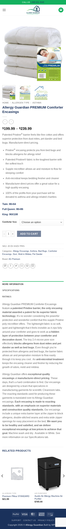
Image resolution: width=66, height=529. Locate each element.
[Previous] (7, 52)
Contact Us (29, 520)
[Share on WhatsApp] (5, 265)
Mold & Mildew (24, 254)
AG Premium (14, 259)
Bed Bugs (42, 251)
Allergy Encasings (21, 251)
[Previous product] (11, 121)
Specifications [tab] (11, 290)
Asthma (36, 103)
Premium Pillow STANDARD (15, 496)
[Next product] (5, 121)
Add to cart (29, 234)
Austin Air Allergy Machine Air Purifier (49, 497)
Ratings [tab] (6, 297)
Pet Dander (37, 254)
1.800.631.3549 (37, 2)
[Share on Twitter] (16, 265)
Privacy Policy (46, 520)
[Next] (58, 52)
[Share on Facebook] (10, 265)
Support (16, 520)
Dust (15, 254)
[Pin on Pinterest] (27, 265)
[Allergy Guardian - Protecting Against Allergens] (33, 10)
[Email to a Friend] (21, 265)
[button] (4, 10)
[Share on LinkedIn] (32, 265)
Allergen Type (20, 103)
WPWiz (54, 525)
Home (5, 103)
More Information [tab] (12, 284)
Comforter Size (9, 222)
